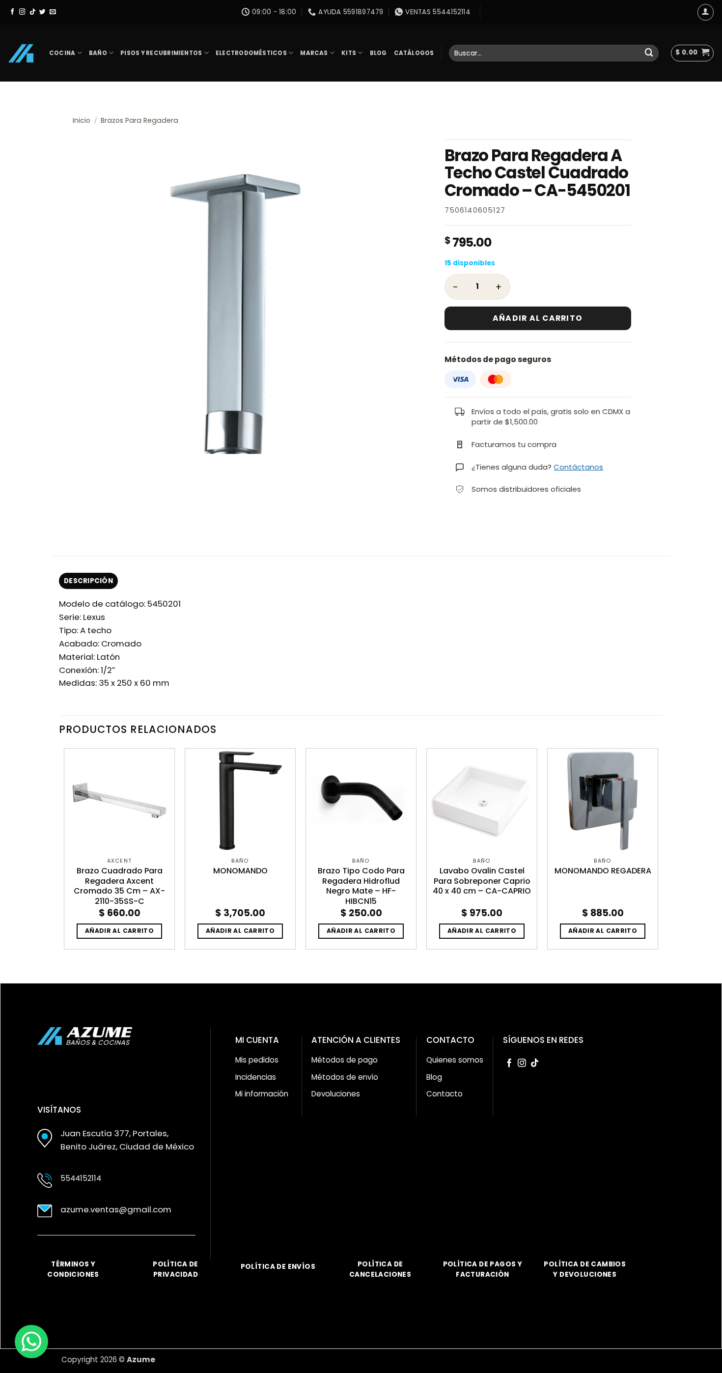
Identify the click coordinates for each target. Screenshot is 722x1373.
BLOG (378, 53)
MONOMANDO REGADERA (603, 871)
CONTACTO (450, 1040)
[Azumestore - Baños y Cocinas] (20, 53)
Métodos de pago (344, 1060)
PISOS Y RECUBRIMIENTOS (161, 53)
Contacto (444, 1094)
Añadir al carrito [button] (119, 930)
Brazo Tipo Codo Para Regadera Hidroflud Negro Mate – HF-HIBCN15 (361, 886)
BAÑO (98, 53)
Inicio (81, 120)
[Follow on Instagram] (22, 12)
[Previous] (64, 852)
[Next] (657, 852)
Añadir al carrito (538, 318)
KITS (348, 53)
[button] (692, 53)
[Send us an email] (53, 12)
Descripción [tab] (88, 581)
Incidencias (255, 1077)
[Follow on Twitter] (42, 12)
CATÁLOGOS (414, 53)
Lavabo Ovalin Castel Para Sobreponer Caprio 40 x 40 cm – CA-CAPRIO (482, 881)
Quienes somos (454, 1060)
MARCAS (314, 53)
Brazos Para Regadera (139, 120)
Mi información (261, 1094)
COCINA (62, 53)
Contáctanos (578, 467)
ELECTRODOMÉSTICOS (251, 53)
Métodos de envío (344, 1077)
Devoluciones (335, 1094)
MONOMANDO (240, 871)
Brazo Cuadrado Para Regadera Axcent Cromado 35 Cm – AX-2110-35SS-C (119, 886)
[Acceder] (705, 12)
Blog (434, 1077)
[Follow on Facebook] (12, 12)
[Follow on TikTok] (32, 12)
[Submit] (649, 52)
